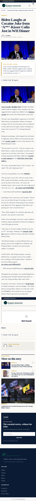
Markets (4, 15)
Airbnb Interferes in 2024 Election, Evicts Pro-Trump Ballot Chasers (17, 407)
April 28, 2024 (27, 192)
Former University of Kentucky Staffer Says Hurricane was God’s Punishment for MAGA (22, 374)
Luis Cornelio (6, 107)
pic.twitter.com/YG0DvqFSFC (11, 264)
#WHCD (27, 174)
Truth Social (30, 284)
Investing (4, 404)
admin (8, 35)
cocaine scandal (10, 141)
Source (3, 328)
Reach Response (21, 499)
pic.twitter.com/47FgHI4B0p (25, 188)
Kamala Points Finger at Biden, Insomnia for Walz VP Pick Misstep (21, 10)
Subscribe (19, 437)
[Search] (29, 5)
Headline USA (16, 107)
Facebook (5, 80)
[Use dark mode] (33, 1)
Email (9, 80)
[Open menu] (33, 5)
